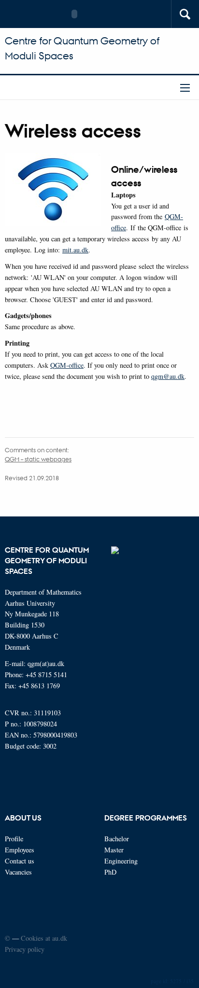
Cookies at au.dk (44, 938)
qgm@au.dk (168, 376)
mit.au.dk (75, 249)
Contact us (19, 860)
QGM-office (67, 365)
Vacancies (18, 872)
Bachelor (116, 838)
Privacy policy (24, 949)
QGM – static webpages (38, 459)
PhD (110, 872)
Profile (14, 838)
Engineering (121, 860)
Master (114, 849)
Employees (19, 849)
